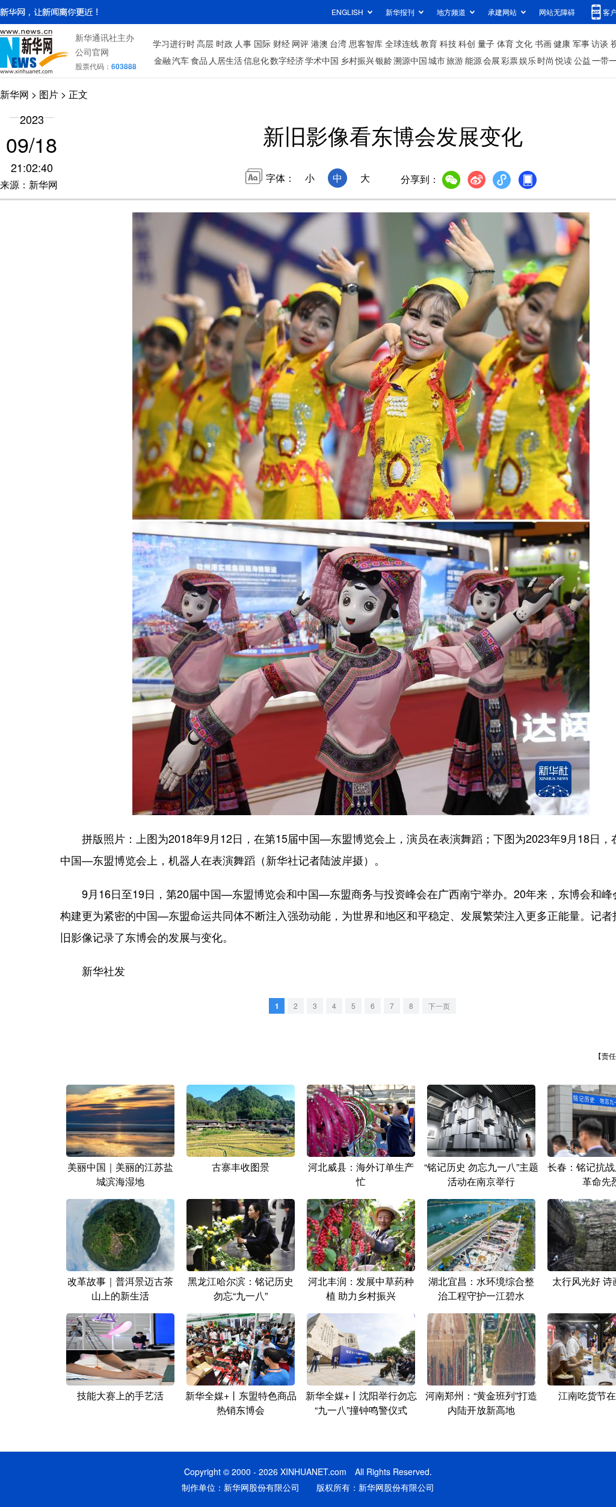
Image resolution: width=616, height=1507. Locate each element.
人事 (243, 43)
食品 (199, 60)
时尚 (545, 60)
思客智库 (366, 43)
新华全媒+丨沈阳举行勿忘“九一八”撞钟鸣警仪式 (361, 1402)
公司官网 (92, 52)
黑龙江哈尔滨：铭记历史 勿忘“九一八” (241, 1288)
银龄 (383, 60)
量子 (486, 43)
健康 (561, 43)
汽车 (180, 60)
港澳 (319, 43)
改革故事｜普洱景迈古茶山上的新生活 (120, 1288)
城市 (436, 60)
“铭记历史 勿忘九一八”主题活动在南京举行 (481, 1174)
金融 (162, 60)
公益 (582, 60)
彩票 (509, 60)
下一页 (439, 1005)
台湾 (338, 43)
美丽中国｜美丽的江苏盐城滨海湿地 (120, 1174)
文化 (524, 43)
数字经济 (287, 60)
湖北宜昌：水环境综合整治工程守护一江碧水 (481, 1288)
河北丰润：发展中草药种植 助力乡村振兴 (361, 1288)
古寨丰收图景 (241, 1167)
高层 (205, 43)
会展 (491, 60)
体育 (505, 43)
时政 (224, 43)
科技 (448, 43)
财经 (281, 43)
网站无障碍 (557, 12)
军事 (581, 43)
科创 (466, 43)
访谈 (599, 43)
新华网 (14, 94)
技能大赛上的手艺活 (120, 1395)
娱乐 (527, 60)
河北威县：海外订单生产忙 (361, 1174)
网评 (300, 43)
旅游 (454, 60)
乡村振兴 (357, 60)
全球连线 (402, 43)
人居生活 (225, 60)
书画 (543, 43)
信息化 (256, 60)
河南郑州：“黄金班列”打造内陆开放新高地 (481, 1402)
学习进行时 (174, 43)
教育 (428, 43)
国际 (262, 43)
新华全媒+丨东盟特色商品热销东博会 (241, 1402)
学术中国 (322, 60)
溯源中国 (410, 60)
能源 (473, 60)
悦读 (563, 60)
